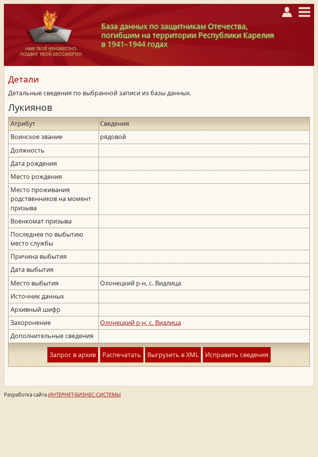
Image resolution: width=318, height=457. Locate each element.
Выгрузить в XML (173, 354)
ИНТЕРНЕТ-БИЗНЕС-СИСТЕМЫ (84, 394)
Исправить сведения (236, 354)
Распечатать (121, 354)
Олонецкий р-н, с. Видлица (140, 322)
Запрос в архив (73, 354)
